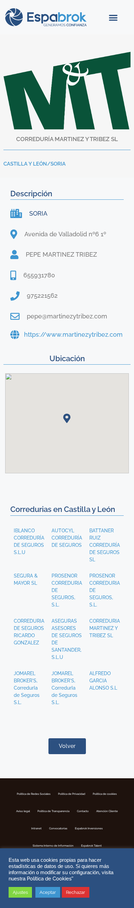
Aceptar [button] (48, 892)
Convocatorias (58, 828)
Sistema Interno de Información (53, 845)
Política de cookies (105, 794)
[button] (113, 17)
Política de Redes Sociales (34, 794)
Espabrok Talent (91, 845)
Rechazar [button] (75, 892)
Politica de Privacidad (71, 794)
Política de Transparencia (53, 811)
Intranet (36, 828)
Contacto (83, 811)
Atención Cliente (107, 811)
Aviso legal (23, 811)
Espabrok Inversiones (89, 828)
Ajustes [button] (20, 892)
